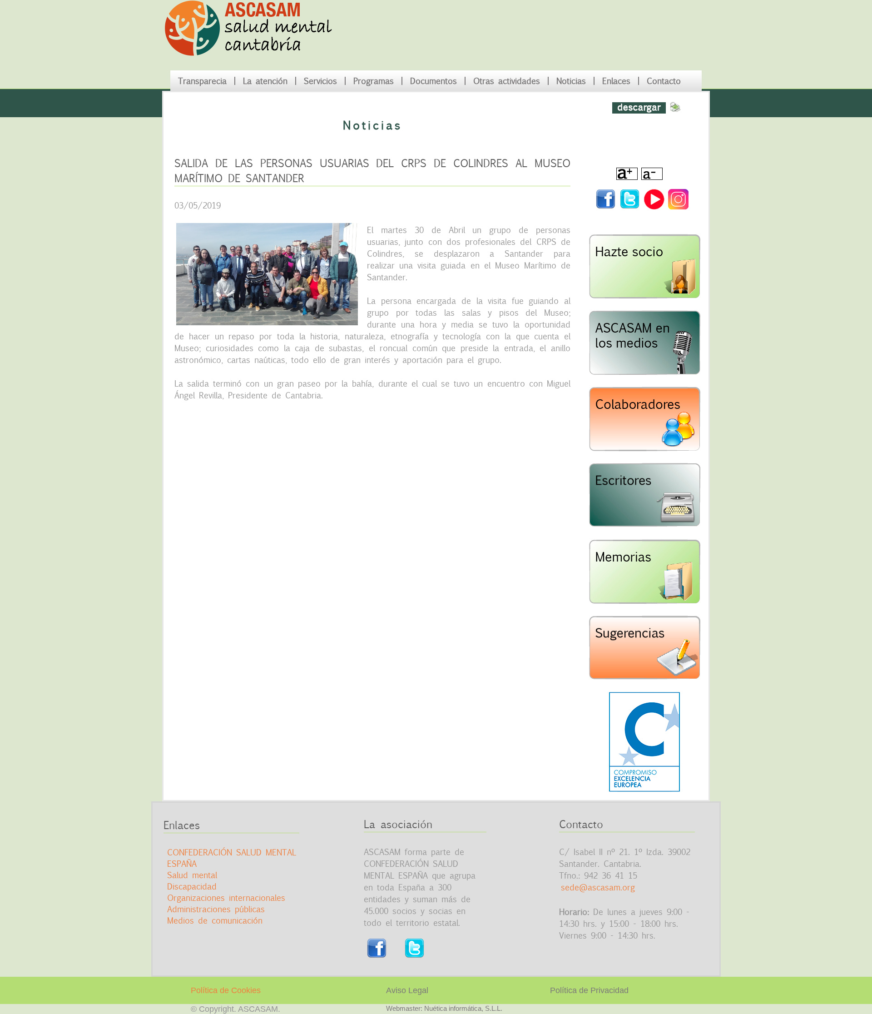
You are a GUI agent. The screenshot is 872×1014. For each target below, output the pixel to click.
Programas (373, 81)
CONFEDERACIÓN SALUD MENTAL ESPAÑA (231, 858)
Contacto (664, 81)
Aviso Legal (407, 990)
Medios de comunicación (215, 920)
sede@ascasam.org (598, 887)
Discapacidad (192, 886)
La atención (265, 81)
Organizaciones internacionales (226, 898)
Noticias (571, 81)
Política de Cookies (226, 990)
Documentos (433, 81)
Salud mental (192, 875)
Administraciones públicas (216, 909)
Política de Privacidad (589, 990)
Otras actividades (506, 81)
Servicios (320, 81)
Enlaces (616, 81)
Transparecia (202, 81)
